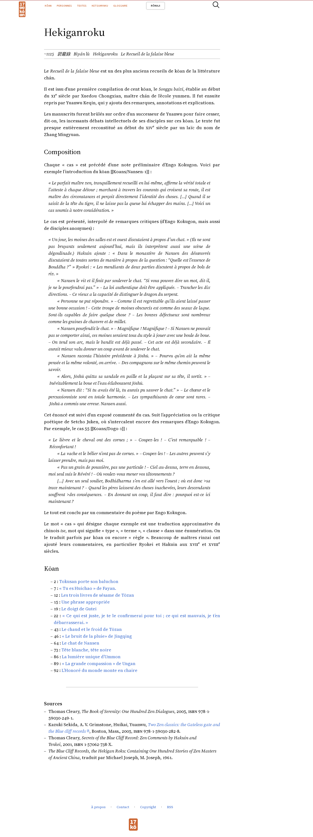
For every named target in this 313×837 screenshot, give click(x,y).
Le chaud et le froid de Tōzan (92, 629)
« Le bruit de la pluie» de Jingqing (97, 636)
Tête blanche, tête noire (86, 650)
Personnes (64, 5)
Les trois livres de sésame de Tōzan (97, 595)
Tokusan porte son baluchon (88, 581)
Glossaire (120, 5)
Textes (82, 5)
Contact (123, 807)
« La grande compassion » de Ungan (98, 663)
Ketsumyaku (100, 5)
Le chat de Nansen (80, 643)
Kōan (48, 5)
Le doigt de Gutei (79, 609)
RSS (170, 807)
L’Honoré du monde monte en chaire (99, 670)
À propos (98, 807)
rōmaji (155, 5)
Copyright (148, 807)
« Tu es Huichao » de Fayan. (87, 588)
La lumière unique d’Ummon (91, 657)
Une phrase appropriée (85, 602)
